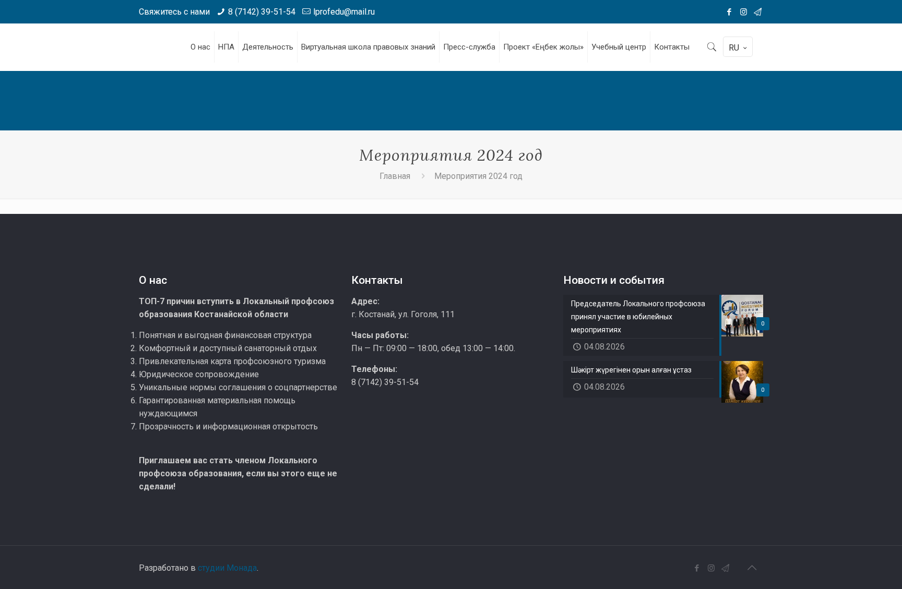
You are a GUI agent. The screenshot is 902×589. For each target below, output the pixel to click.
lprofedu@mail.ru (344, 12)
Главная (394, 176)
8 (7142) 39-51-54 (261, 12)
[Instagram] (743, 12)
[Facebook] (729, 12)
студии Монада (227, 568)
